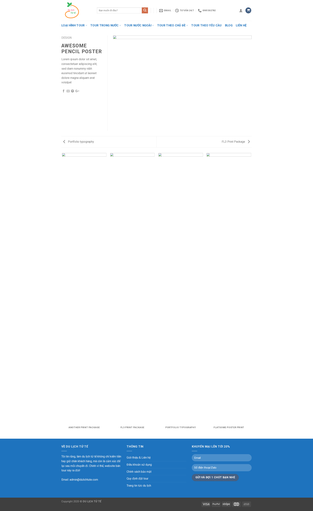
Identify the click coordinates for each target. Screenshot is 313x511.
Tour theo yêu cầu (206, 25)
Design (66, 37)
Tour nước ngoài (137, 25)
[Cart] (248, 10)
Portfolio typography (80, 141)
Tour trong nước (104, 25)
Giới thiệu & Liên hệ (139, 457)
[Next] (251, 295)
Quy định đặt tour (137, 478)
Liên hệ (241, 25)
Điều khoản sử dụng (139, 464)
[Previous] (62, 295)
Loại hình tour (73, 25)
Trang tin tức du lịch (139, 485)
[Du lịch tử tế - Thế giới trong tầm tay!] (76, 10)
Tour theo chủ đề (171, 25)
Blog (229, 25)
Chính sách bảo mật (139, 471)
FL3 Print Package (234, 141)
